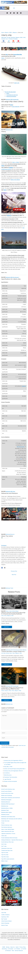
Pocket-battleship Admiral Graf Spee (9, 837)
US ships (9, 37)
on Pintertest (8, 950)
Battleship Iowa (9, 129)
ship (7, 54)
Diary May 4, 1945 (8, 766)
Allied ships (3, 37)
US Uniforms (7, 772)
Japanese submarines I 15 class (8, 833)
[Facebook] (7, 13)
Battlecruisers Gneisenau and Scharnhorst (10, 797)
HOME (3, 947)
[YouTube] (14, 13)
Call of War (3, 912)
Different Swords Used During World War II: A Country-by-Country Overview (13, 613)
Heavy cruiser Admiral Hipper (12, 611)
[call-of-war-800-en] (14, 513)
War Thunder (4, 919)
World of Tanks (4, 925)
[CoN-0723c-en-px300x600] (11, 885)
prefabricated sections (6, 169)
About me (12, 947)
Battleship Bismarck (10, 534)
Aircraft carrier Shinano (6, 791)
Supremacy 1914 (5, 916)
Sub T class (3, 846)
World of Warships (5, 923)
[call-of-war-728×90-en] (14, 48)
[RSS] (21, 13)
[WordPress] (4, 567)
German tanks (9, 653)
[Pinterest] (17, 13)
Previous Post (14, 571)
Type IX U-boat (4, 852)
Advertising (4, 948)
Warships (13, 37)
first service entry (21, 446)
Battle (3, 165)
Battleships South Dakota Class (8, 816)
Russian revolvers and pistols (10, 781)
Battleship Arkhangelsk (6, 799)
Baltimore (9, 215)
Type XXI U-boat (5, 856)
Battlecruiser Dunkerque (6, 795)
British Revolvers (7, 775)
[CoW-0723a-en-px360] (13, 202)
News (2, 615)
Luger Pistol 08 (7, 779)
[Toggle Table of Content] (2, 90)
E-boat (2, 823)
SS (21, 458)
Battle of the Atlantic (15, 179)
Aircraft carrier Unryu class (7, 793)
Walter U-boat (4, 861)
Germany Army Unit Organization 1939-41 (13, 760)
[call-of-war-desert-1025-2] (14, 119)
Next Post (14, 574)
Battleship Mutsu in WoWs (7, 808)
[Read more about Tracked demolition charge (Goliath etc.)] (14, 638)
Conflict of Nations (5, 914)
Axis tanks (3, 653)
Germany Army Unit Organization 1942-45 (13, 770)
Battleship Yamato (5, 814)
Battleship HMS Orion (10, 491)
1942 (24, 37)
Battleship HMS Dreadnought (12, 99)
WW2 (21, 37)
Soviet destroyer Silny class (7, 842)
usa (6, 38)
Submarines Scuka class (6, 848)
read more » (6, 626)
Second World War (17, 54)
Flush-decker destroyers (6, 827)
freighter (11, 167)
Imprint (17, 947)
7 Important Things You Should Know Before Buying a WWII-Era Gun (12, 688)
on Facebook (10, 948)
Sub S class (3, 844)
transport (3, 38)
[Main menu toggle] (14, 8)
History (2, 58)
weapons (24, 386)
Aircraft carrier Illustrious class (8, 789)
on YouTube (23, 948)
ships (11, 104)
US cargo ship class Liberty (10, 91)
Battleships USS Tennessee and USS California (16, 649)
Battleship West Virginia (6, 812)
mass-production (15, 106)
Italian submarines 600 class (7, 831)
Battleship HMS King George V (12, 277)
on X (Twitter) (17, 948)
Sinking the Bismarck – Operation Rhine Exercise (11, 839)
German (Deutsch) (19, 950)
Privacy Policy (23, 947)
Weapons (18, 37)
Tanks (13, 653)
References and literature (11, 96)
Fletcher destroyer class (6, 825)
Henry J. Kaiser (15, 162)
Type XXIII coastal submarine (7, 858)
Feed (13, 950)
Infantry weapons (4, 690)
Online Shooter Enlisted (6, 921)
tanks (5, 189)
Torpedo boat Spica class (6, 850)
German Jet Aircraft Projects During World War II (14, 768)
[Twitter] (10, 13)
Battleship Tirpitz (9, 588)
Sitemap (7, 947)
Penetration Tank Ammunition (10, 777)
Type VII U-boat (4, 854)
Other (5, 615)
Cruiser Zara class (5, 820)
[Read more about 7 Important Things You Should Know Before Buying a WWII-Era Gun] (14, 675)
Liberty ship (16, 82)
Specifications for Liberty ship (12, 94)
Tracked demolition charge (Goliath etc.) (13, 651)
